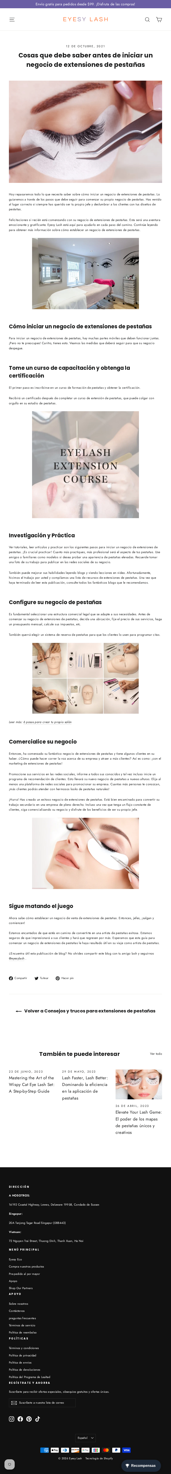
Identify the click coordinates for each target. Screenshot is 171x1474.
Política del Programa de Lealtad (29, 1377)
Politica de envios (20, 1362)
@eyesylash (16, 958)
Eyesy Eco (15, 1259)
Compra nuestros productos (26, 1266)
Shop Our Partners (21, 1288)
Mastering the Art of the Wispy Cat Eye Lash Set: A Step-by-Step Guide (32, 1084)
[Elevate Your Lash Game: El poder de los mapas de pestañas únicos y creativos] (139, 1084)
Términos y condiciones (24, 1348)
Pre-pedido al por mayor (24, 1274)
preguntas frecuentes (22, 1318)
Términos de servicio (22, 1325)
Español (83, 1438)
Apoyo (13, 1281)
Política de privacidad (22, 1355)
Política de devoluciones (24, 1370)
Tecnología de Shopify (99, 1458)
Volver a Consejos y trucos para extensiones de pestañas (89, 1011)
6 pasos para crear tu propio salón (47, 722)
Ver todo (156, 1053)
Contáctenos (17, 1311)
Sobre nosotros (18, 1304)
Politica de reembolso (23, 1332)
